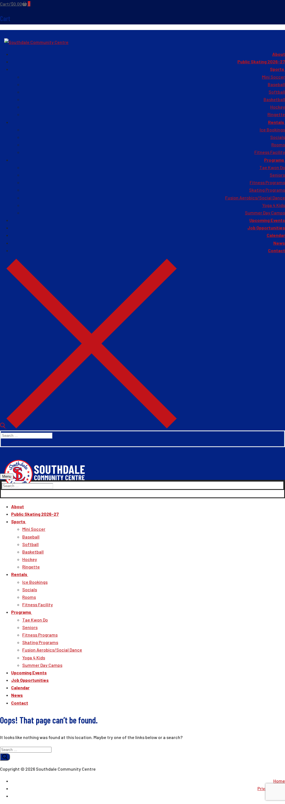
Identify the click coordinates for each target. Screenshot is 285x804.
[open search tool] (88, 426)
